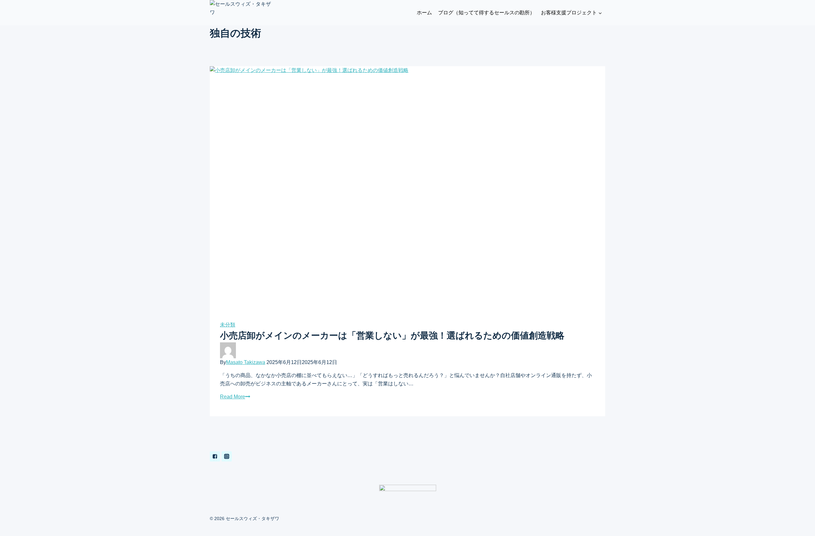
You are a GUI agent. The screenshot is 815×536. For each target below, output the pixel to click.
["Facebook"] (215, 456)
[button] (600, 13)
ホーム (424, 12)
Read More (232, 396)
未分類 (227, 324)
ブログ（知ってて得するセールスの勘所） (486, 12)
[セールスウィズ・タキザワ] (241, 12)
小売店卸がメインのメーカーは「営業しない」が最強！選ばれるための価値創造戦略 (392, 335)
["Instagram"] (227, 456)
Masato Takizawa (245, 362)
